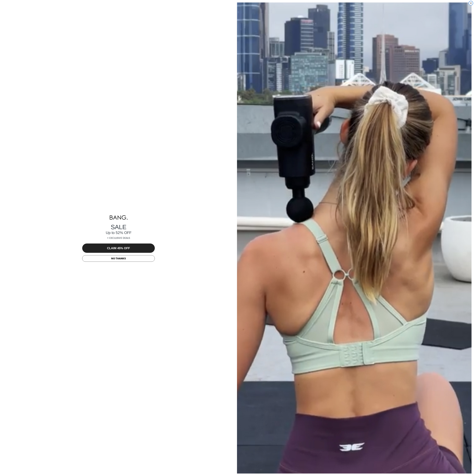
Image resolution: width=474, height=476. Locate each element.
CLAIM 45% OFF (118, 248)
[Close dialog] (471, 3)
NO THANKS (118, 258)
